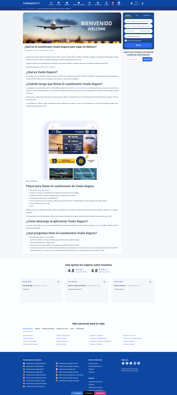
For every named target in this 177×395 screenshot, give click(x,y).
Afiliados (91, 369)
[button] (142, 3)
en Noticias (50, 50)
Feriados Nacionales (94, 366)
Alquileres (91, 372)
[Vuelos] (31, 3)
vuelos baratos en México (47, 67)
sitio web (99, 225)
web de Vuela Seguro (43, 190)
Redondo (128, 15)
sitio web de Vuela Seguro (79, 88)
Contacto (91, 384)
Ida (137, 15)
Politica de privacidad (95, 387)
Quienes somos (93, 363)
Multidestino (147, 15)
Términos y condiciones (95, 390)
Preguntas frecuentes (95, 381)
